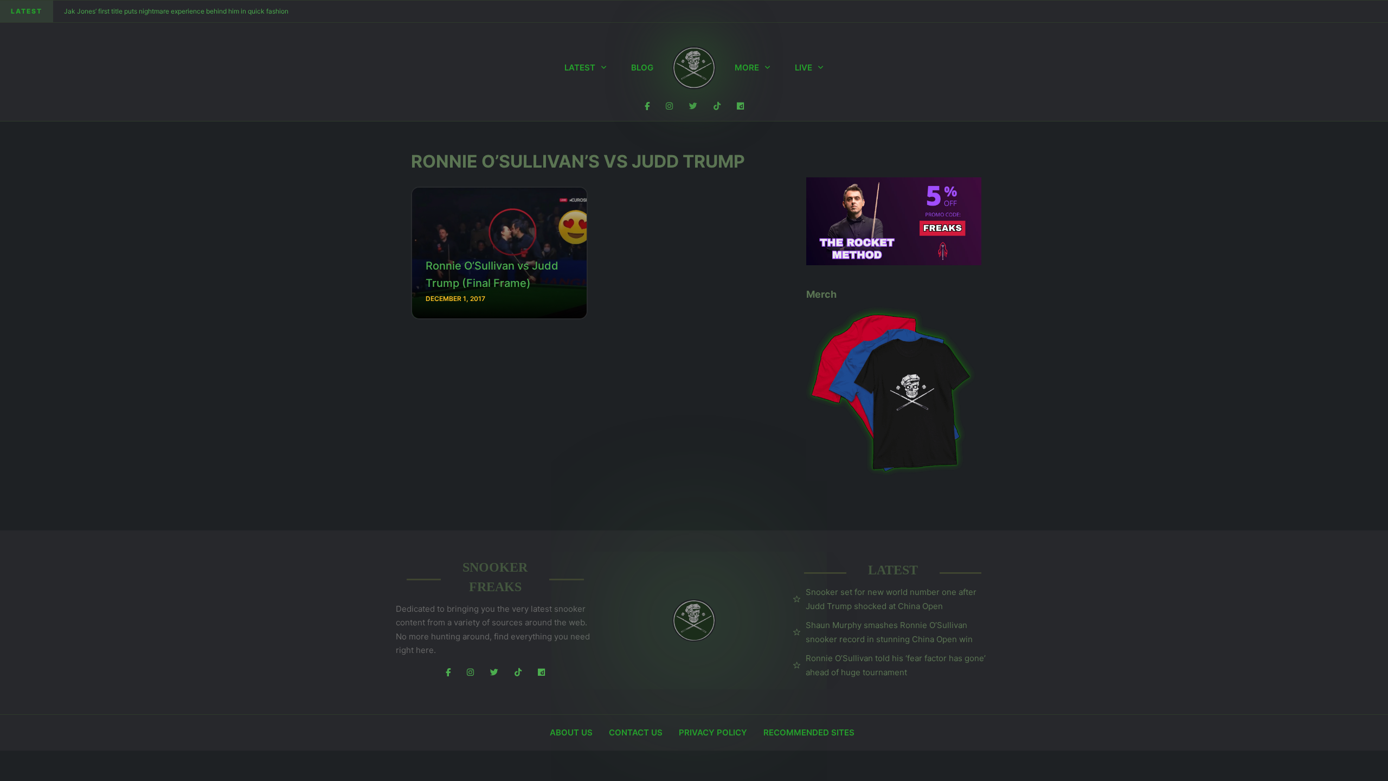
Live (803, 67)
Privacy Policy (713, 732)
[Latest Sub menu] (604, 68)
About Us (571, 732)
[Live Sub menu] (821, 68)
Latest (579, 67)
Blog (642, 67)
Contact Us (636, 732)
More (747, 67)
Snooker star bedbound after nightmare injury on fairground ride (159, 11)
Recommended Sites (808, 732)
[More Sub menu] (767, 68)
